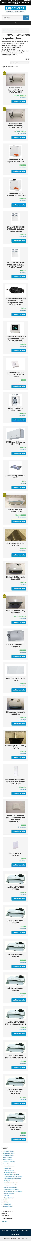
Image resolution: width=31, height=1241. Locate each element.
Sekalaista (5, 1202)
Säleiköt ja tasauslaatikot (10, 1187)
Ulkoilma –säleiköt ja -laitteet (11, 1174)
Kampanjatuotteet (7, 1206)
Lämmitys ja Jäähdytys (9, 1162)
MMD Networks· (22, 1238)
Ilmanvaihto (10, 30)
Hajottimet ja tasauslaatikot (11, 1189)
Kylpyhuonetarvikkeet (8, 1153)
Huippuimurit (7, 1168)
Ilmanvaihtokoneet (9, 1166)
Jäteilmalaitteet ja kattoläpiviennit (13, 1176)
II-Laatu (5, 1200)
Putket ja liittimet (7, 1157)
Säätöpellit (7, 1181)
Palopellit (6, 1195)
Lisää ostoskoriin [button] (19, 102)
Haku (26, 18)
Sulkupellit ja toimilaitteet (10, 1183)
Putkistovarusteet (7, 1159)
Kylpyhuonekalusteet (8, 1155)
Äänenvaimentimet (9, 1193)
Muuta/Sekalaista (9, 1198)
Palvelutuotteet (7, 1204)
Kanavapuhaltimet (9, 1170)
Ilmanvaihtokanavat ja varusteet (12, 1178)
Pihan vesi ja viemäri (8, 1151)
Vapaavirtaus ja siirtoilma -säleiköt (13, 1191)
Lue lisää (4, 1221)
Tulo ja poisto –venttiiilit (10, 1185)
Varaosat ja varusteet (10, 1172)
